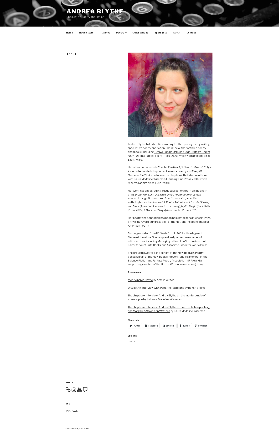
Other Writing (140, 32)
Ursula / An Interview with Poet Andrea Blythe (156, 287)
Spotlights (161, 32)
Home (69, 32)
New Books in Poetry (190, 252)
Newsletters (86, 32)
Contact (191, 32)
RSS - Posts (72, 411)
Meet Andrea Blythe (140, 280)
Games (106, 32)
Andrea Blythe (95, 11)
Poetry (120, 32)
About (176, 32)
